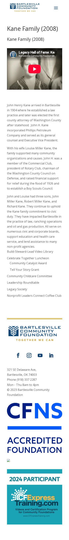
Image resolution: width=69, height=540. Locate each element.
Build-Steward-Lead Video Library (30, 252)
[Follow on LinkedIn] (51, 355)
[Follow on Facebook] (18, 355)
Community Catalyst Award (28, 263)
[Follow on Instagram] (29, 355)
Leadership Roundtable (23, 283)
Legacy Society (17, 289)
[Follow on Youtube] (40, 355)
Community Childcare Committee (29, 276)
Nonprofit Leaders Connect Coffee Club (34, 296)
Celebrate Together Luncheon (28, 258)
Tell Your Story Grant (24, 270)
